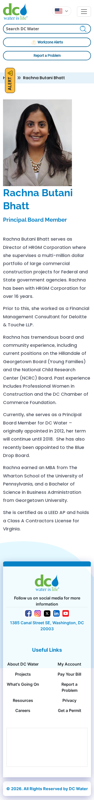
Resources (23, 700)
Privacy (69, 700)
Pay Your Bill (69, 674)
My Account (69, 664)
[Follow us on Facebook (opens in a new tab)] (28, 613)
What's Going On (23, 684)
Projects (23, 674)
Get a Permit (69, 710)
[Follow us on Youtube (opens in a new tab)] (65, 613)
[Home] (17, 11)
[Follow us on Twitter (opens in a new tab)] (47, 613)
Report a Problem (47, 55)
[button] (61, 11)
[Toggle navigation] (84, 12)
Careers (22, 710)
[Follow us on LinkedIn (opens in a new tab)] (56, 613)
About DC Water (23, 664)
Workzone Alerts (50, 42)
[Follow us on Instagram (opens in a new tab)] (37, 613)
